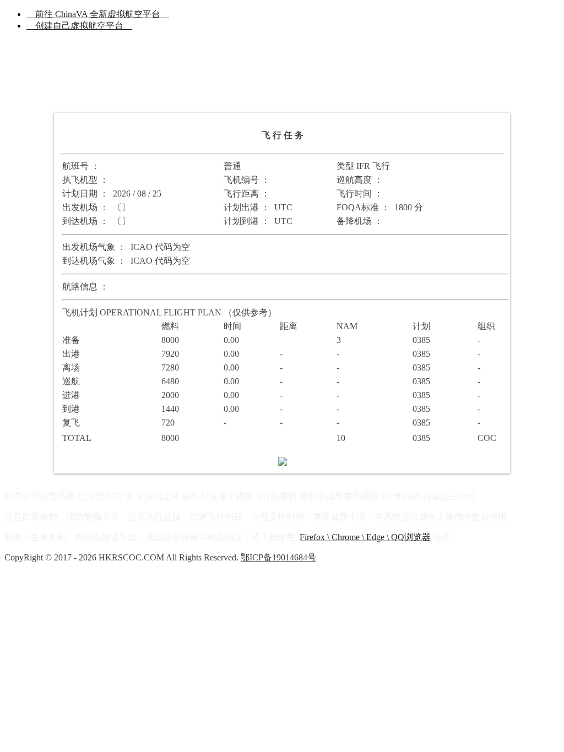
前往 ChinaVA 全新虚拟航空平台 (97, 14)
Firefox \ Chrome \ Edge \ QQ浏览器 (365, 537)
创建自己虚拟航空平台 (79, 25)
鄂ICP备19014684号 (278, 557)
